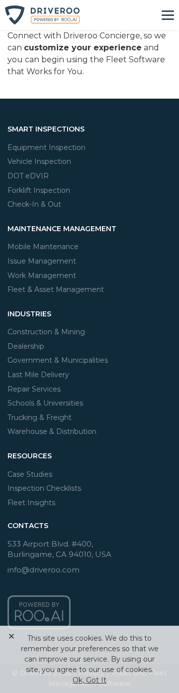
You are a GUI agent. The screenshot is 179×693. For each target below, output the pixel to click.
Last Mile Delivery (38, 374)
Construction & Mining (46, 331)
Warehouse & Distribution (51, 431)
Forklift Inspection (38, 190)
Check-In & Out (34, 204)
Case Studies (29, 474)
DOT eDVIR (28, 175)
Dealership (25, 346)
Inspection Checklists (44, 488)
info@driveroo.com (43, 569)
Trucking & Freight (39, 417)
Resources (29, 455)
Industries (29, 313)
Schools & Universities (45, 403)
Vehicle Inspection (39, 161)
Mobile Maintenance (43, 246)
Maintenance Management (61, 228)
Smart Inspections (46, 129)
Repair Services (34, 389)
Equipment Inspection (46, 147)
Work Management (41, 275)
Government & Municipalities (57, 360)
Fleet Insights (31, 502)
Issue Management (41, 261)
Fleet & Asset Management (55, 289)
